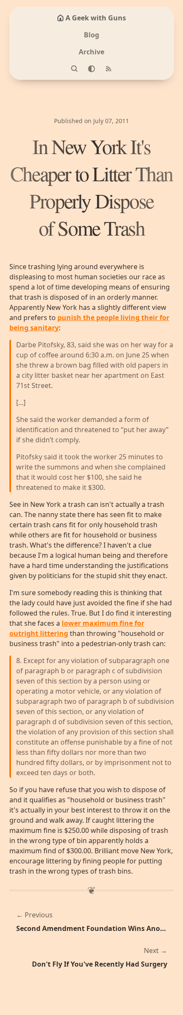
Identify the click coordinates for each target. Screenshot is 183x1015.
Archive (91, 51)
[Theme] (91, 68)
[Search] (74, 68)
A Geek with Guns (96, 17)
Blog (91, 34)
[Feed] (108, 68)
